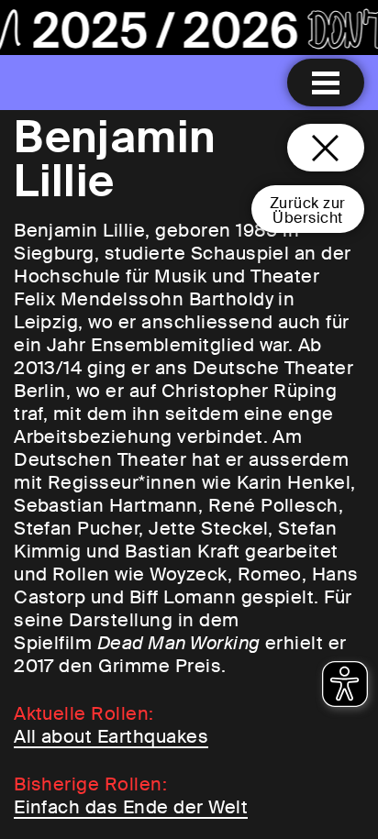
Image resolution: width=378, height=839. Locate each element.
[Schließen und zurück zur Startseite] (325, 147)
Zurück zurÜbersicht (308, 210)
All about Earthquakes (111, 736)
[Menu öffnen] (325, 82)
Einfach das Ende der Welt (131, 807)
